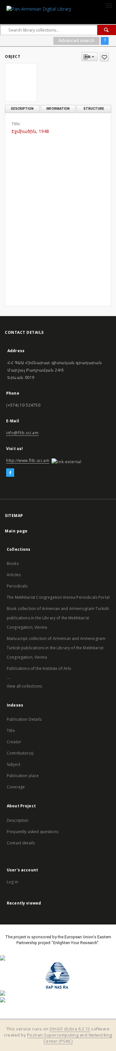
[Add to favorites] (104, 57)
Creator (14, 742)
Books (13, 563)
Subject (13, 764)
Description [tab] (22, 108)
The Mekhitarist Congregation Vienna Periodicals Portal (58, 597)
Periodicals (17, 586)
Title (11, 730)
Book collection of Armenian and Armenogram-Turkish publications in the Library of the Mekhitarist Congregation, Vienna (58, 618)
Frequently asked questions (32, 831)
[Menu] (108, 5)
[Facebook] (10, 473)
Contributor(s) (20, 753)
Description (18, 820)
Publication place (23, 775)
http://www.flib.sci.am (27, 460)
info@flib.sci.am (22, 433)
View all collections (24, 686)
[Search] (106, 30)
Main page (16, 531)
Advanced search (76, 40)
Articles (14, 574)
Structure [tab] (93, 108)
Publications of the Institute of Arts (39, 668)
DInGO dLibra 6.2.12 (70, 1029)
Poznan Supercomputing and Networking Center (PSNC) (69, 1038)
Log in (12, 882)
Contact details (21, 843)
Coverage (16, 787)
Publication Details (24, 719)
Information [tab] (58, 108)
